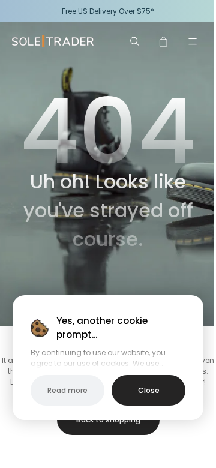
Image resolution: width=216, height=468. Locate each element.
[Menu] (193, 41)
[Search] (135, 41)
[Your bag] (164, 41)
